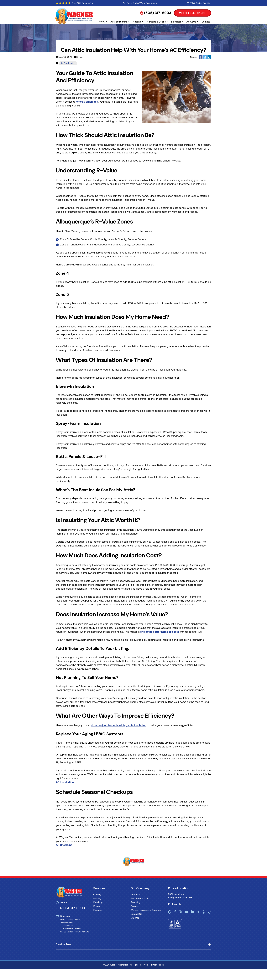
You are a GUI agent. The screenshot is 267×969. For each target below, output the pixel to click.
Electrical (176, 21)
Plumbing (97, 902)
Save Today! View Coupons (141, 3)
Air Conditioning (118, 21)
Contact (206, 21)
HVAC (102, 21)
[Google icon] (169, 912)
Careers (134, 906)
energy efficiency (87, 101)
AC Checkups (64, 844)
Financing (135, 902)
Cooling (97, 894)
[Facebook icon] (175, 912)
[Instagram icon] (180, 912)
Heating (137, 21)
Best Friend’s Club (140, 898)
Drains (96, 906)
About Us (191, 21)
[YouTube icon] (186, 912)
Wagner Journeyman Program (146, 910)
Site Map (135, 917)
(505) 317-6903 (157, 13)
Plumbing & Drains (156, 21)
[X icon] (198, 912)
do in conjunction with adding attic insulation (118, 725)
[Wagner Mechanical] (73, 15)
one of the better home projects (159, 631)
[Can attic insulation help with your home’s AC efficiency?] (176, 96)
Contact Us (136, 914)
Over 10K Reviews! (81, 3)
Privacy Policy (157, 965)
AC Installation (65, 782)
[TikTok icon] (209, 912)
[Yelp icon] (204, 912)
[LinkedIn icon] (192, 912)
